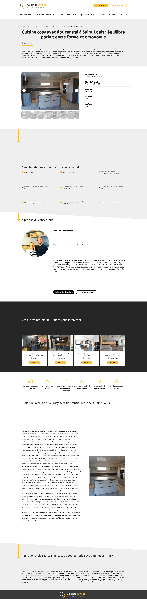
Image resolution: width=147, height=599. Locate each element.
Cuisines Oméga (28, 26)
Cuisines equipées (45, 26)
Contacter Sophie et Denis (64, 292)
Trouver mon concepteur (86, 292)
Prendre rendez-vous (118, 5)
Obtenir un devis (101, 5)
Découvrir (34, 362)
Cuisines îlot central (62, 26)
